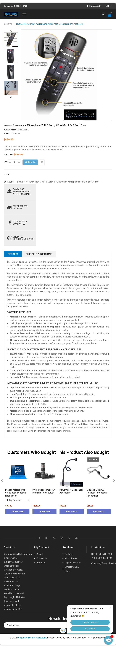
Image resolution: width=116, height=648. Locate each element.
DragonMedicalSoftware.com (31, 637)
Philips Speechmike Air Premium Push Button (43, 491)
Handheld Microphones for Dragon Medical (78, 182)
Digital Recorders (73, 562)
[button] (108, 640)
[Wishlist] (42, 162)
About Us (41, 562)
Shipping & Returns (39, 254)
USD (109, 6)
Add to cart (17, 511)
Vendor (7, 134)
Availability (10, 130)
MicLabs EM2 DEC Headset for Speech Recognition (97, 492)
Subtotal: (9, 154)
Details (13, 254)
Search (40, 554)
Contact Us (42, 558)
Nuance (17, 133)
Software (69, 554)
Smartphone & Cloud (72, 569)
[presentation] (2, 480)
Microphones (71, 558)
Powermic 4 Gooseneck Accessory (71, 491)
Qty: (6, 162)
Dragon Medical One (38, 427)
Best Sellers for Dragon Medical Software (37, 182)
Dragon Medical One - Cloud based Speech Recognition (16, 492)
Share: (7, 175)
